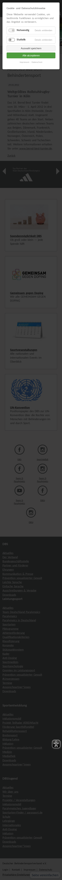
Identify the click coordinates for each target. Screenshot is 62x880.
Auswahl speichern (31, 48)
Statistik (21, 39)
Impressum (24, 62)
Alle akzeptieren (31, 55)
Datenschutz (37, 62)
